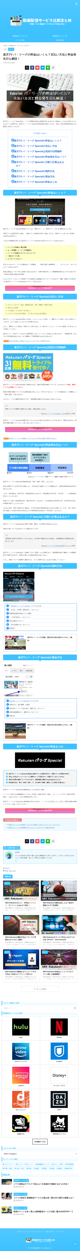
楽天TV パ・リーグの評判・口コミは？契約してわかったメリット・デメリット (34, 825)
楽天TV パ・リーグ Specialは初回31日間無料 (39, 151)
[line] (48, 68)
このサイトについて (22, 1231)
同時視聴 (70, 1164)
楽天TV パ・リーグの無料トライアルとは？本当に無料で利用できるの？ (33, 438)
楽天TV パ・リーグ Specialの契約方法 (35, 171)
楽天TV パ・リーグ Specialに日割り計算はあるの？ (40, 164)
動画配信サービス (43, 1164)
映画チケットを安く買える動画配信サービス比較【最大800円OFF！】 (44, 1211)
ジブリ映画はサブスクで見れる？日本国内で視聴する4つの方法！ (41, 1184)
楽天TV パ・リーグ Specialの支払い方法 (36, 146)
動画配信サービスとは (20, 36)
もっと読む (41, 989)
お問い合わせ (49, 1231)
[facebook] (32, 68)
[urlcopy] (53, 68)
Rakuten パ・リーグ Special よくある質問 (55, 413)
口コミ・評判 (58, 1164)
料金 (6, 871)
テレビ (20, 1164)
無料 (37, 1168)
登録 (52, 1168)
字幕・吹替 (8, 1168)
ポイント (30, 1164)
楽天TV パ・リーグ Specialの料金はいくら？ (39, 140)
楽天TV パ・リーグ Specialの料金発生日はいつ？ (41, 156)
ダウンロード (8, 1164)
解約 (60, 1168)
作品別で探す (60, 40)
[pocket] (37, 68)
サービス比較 (20, 40)
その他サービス (40, 1142)
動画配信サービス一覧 (60, 36)
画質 (45, 1168)
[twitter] (27, 68)
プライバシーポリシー (37, 1231)
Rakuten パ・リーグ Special (39, 288)
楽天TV (7, 868)
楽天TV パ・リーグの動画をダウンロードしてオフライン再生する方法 (31, 827)
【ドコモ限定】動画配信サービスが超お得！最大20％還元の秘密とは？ (44, 1198)
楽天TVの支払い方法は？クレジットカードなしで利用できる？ (29, 341)
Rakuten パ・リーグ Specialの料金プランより (56, 546)
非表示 (44, 133)
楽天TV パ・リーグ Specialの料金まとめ (36, 182)
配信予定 (69, 1168)
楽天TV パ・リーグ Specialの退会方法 (35, 176)
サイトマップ (59, 1231)
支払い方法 (12, 871)
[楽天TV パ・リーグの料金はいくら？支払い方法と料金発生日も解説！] (43, 68)
